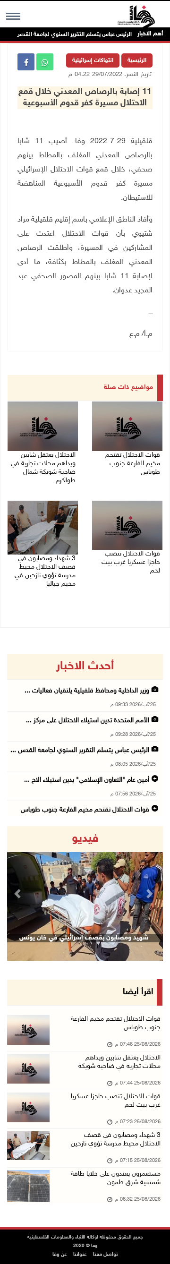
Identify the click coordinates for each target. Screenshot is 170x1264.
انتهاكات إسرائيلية (92, 60)
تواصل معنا (105, 1255)
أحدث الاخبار (85, 666)
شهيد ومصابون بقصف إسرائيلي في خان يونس (83, 938)
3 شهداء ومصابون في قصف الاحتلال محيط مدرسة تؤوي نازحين (116, 1139)
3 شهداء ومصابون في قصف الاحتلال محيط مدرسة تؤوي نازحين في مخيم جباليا (45, 571)
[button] (19, 893)
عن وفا (59, 1255)
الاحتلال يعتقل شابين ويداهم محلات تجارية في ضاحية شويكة (119, 1062)
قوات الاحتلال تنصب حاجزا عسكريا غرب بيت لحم (131, 562)
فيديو (85, 839)
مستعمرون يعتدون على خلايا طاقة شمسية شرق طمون (116, 1178)
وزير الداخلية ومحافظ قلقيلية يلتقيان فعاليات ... (87, 691)
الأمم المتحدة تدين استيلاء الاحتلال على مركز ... (87, 721)
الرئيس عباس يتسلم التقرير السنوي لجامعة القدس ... (79, 750)
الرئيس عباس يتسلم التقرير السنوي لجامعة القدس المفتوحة (73, 34)
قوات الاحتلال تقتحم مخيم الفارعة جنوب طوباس (132, 463)
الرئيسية (137, 60)
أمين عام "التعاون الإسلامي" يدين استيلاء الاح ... (86, 780)
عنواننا (80, 1255)
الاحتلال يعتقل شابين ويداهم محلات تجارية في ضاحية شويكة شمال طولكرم (43, 468)
